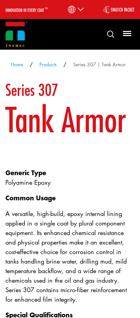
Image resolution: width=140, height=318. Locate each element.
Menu (126, 34)
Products (48, 64)
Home (17, 64)
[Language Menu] (75, 9)
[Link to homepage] (16, 34)
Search (108, 34)
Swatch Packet (123, 9)
